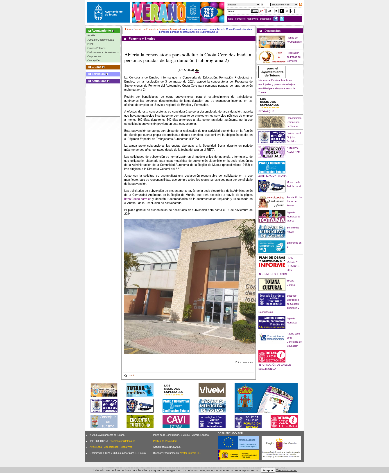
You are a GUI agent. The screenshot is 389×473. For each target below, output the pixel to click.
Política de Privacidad (164, 441)
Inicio (128, 29)
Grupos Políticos (96, 48)
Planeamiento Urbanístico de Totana (294, 122)
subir (132, 375)
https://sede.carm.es (137, 199)
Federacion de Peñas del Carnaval (294, 56)
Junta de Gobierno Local (100, 39)
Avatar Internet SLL (190, 453)
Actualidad (175, 29)
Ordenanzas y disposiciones (103, 52)
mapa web (253, 18)
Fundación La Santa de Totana (294, 201)
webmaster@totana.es (123, 441)
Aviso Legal (96, 446)
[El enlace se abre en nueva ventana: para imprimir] (197, 70)
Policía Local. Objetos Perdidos (294, 137)
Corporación (94, 56)
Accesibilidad (111, 446)
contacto (240, 18)
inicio (231, 18)
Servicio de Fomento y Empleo (150, 29)
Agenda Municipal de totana (293, 216)
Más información (286, 470)
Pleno (90, 43)
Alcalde (91, 35)
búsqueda (265, 18)
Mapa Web (126, 446)
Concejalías (93, 60)
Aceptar (268, 470)
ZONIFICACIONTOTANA (272, 175)
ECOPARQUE (266, 111)
